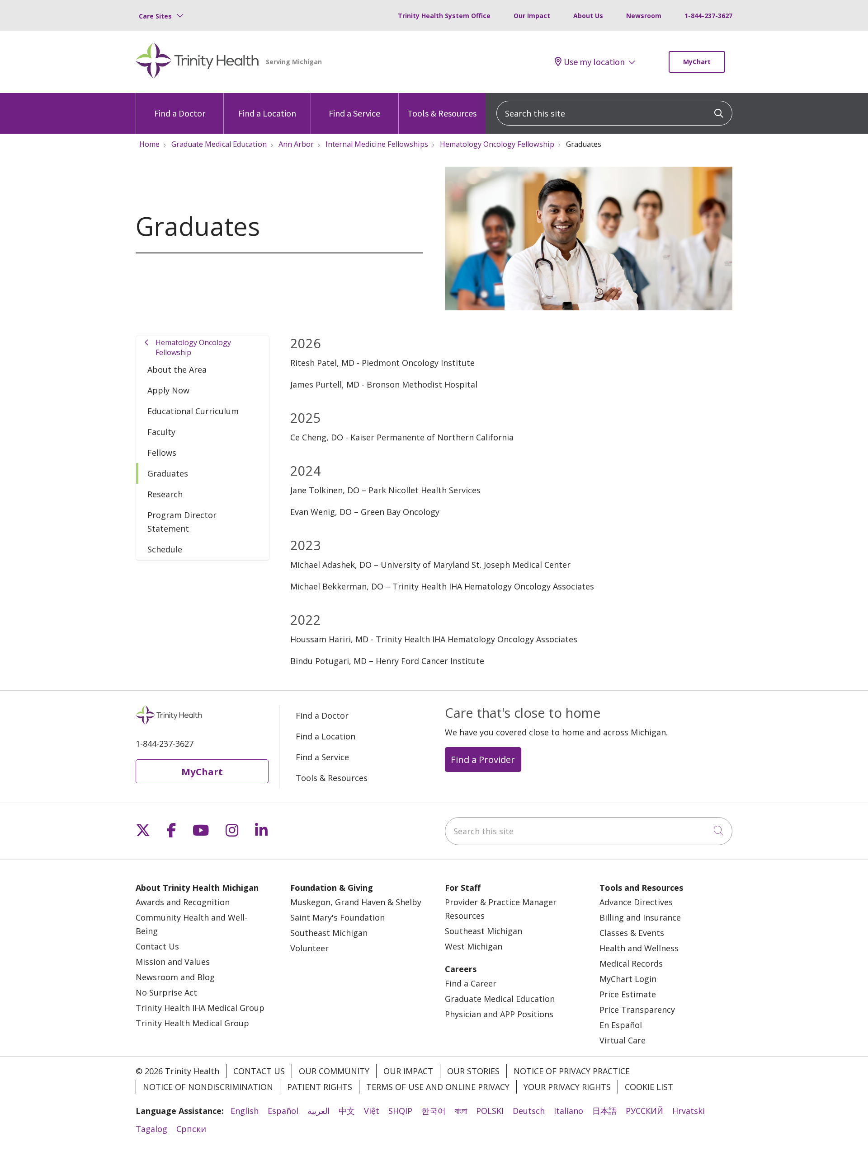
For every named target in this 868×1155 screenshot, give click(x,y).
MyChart (697, 61)
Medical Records (631, 963)
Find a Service (354, 113)
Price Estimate (627, 994)
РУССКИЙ (644, 1110)
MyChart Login (627, 978)
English (245, 1110)
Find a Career (470, 983)
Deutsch (529, 1110)
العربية (318, 1110)
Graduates (167, 473)
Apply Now (168, 390)
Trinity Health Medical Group (192, 1023)
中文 (347, 1110)
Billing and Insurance (640, 917)
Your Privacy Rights (567, 1086)
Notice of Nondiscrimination (208, 1086)
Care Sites (155, 16)
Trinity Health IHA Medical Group (200, 1007)
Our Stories (473, 1071)
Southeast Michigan (329, 932)
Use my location (594, 61)
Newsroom (643, 15)
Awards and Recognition (183, 902)
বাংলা (461, 1110)
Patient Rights (319, 1086)
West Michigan (473, 946)
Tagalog (151, 1128)
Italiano (568, 1110)
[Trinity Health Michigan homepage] (197, 62)
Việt (371, 1110)
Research (165, 494)
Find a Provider (483, 759)
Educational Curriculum (193, 411)
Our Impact (532, 15)
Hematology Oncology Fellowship (193, 347)
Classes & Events (631, 932)
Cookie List (649, 1086)
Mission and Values (173, 961)
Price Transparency (637, 1009)
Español (283, 1110)
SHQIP (400, 1110)
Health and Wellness (639, 948)
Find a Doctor (179, 113)
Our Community (334, 1071)
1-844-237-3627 (708, 15)
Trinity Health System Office (444, 15)
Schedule (164, 549)
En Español (620, 1024)
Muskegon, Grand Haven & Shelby (355, 902)
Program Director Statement (182, 522)
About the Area (177, 369)
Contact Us (157, 946)
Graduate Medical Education (500, 998)
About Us (588, 15)
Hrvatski (688, 1110)
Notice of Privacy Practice (572, 1071)
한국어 (433, 1110)
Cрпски (191, 1128)
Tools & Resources (441, 113)
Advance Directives (636, 902)
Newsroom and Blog (175, 977)
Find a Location (267, 113)
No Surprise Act (166, 992)
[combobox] (614, 113)
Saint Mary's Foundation (337, 917)
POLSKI (490, 1110)
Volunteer (309, 948)
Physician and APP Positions (499, 1014)
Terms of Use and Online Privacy (437, 1086)
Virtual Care (622, 1040)
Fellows (161, 452)
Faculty (161, 431)
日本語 (604, 1110)
